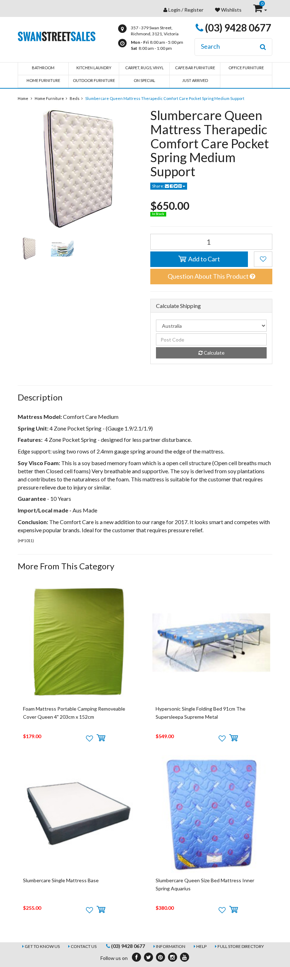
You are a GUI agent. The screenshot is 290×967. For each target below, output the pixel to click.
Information (170, 946)
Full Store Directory (241, 946)
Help (201, 946)
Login (174, 10)
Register (193, 10)
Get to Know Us (42, 946)
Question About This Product (209, 276)
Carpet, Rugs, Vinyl (144, 67)
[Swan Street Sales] (56, 35)
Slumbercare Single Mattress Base (61, 880)
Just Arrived (195, 80)
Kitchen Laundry (93, 67)
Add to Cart (203, 259)
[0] (258, 10)
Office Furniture (246, 67)
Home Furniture (43, 80)
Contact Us (84, 946)
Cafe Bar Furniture (195, 67)
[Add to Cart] (101, 738)
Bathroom (43, 67)
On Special (144, 80)
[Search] (263, 47)
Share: (158, 186)
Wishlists (231, 10)
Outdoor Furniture (94, 80)
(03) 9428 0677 (237, 28)
